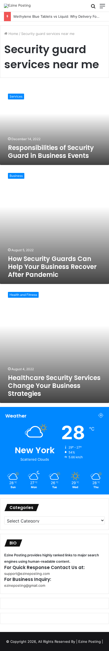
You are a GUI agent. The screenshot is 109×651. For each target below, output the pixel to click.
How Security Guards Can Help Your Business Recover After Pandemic (52, 266)
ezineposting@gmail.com (24, 585)
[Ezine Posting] (17, 6)
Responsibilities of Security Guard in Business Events (51, 151)
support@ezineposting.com (27, 573)
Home (12, 33)
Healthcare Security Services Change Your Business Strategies (54, 385)
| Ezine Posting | (89, 641)
